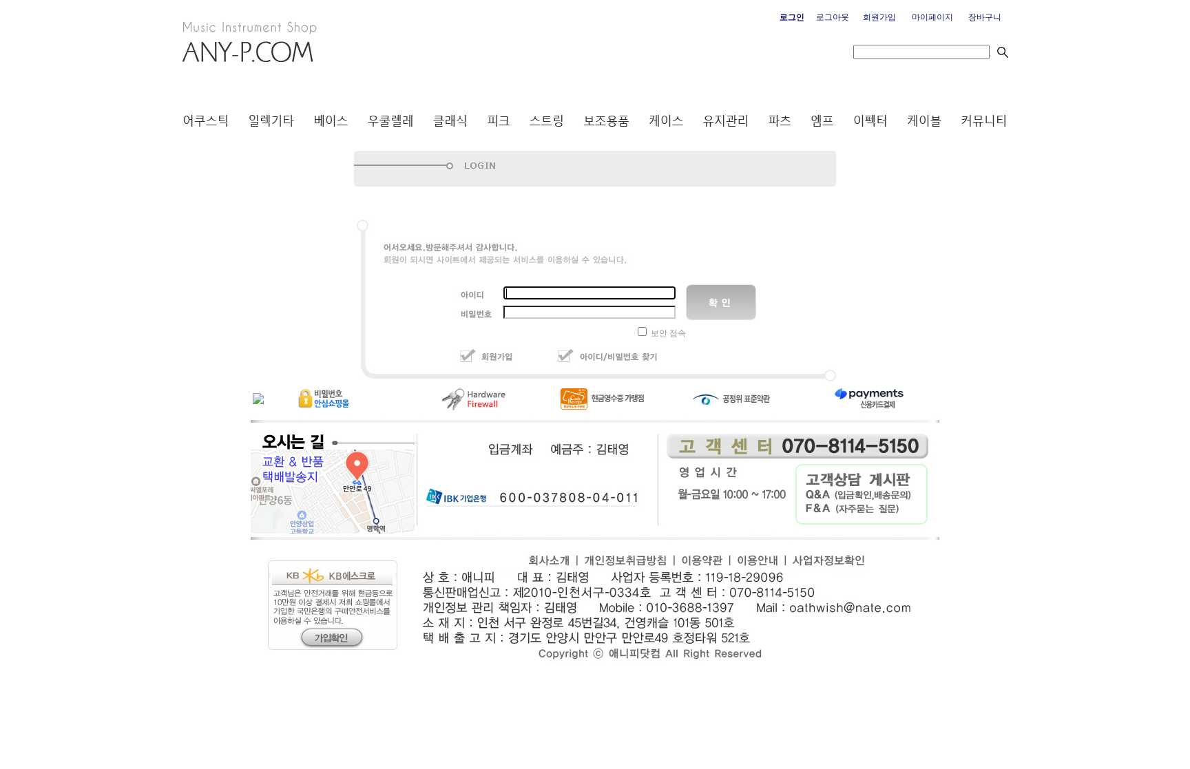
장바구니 (984, 17)
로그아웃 (832, 17)
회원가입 (879, 17)
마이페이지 (932, 17)
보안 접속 (668, 333)
